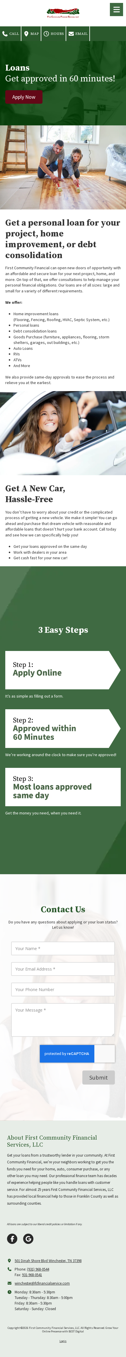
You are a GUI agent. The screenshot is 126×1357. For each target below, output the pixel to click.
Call (13, 33)
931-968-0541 (32, 1274)
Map (34, 33)
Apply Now (23, 96)
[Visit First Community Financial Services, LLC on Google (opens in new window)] (28, 1239)
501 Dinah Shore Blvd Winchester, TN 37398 (48, 1260)
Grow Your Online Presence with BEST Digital (80, 1329)
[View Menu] (116, 9)
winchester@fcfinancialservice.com (42, 1283)
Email (81, 33)
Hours (57, 33)
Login (63, 1341)
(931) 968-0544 (38, 1269)
